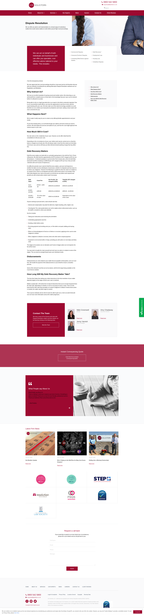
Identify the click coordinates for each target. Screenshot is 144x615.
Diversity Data (87, 594)
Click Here (16, 612)
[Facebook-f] (27, 601)
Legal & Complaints (52, 594)
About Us (34, 586)
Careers (67, 586)
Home (27, 586)
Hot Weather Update (94, 460)
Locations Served (71, 594)
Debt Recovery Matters (96, 94)
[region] (72, 611)
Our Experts (52, 586)
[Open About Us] (44, 13)
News (60, 586)
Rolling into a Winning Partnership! (67, 460)
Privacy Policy (62, 594)
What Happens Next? (96, 89)
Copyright (79, 594)
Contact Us (76, 586)
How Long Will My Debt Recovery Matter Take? (98, 99)
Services (42, 586)
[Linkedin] (31, 601)
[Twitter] (35, 601)
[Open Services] (56, 13)
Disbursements (94, 96)
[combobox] (110, 8)
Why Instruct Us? (95, 87)
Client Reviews (86, 586)
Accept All (137, 612)
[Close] (142, 609)
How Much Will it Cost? (96, 91)
